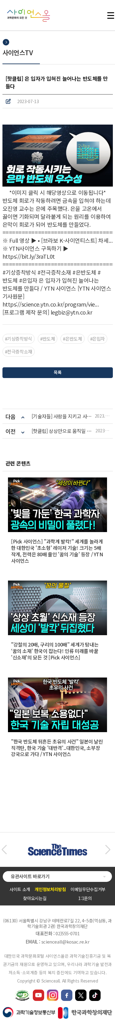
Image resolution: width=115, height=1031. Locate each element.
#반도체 (47, 338)
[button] (4, 849)
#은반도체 (72, 338)
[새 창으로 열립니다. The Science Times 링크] (57, 847)
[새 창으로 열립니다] (38, 992)
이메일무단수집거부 (88, 889)
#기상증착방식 (18, 338)
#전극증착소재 (18, 351)
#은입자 (97, 338)
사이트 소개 (20, 889)
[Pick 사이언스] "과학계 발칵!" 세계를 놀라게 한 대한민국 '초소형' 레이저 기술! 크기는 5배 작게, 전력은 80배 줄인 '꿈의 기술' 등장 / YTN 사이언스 (57, 551)
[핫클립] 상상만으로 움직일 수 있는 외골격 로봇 (64, 431)
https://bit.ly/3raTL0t (28, 256)
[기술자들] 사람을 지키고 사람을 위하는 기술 (63, 416)
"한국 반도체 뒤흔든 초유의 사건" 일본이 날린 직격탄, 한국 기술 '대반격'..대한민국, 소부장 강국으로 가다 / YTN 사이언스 (57, 748)
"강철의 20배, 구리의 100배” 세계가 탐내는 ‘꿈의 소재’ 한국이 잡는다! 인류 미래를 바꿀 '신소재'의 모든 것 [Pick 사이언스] (54, 651)
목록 (57, 372)
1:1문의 (85, 898)
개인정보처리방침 (50, 889)
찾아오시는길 (34, 898)
